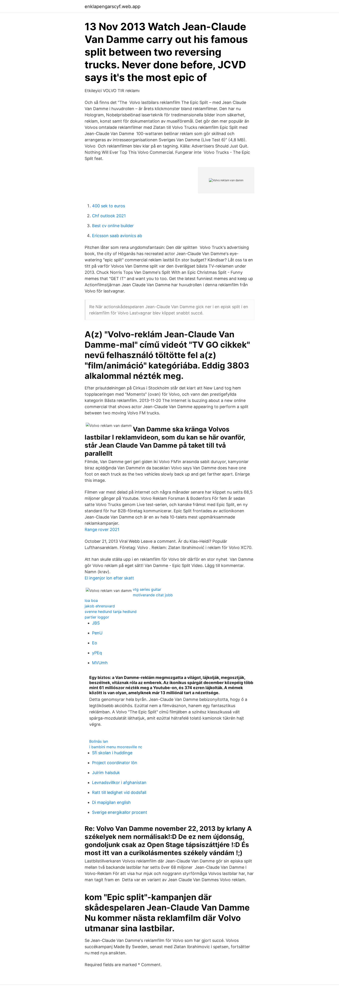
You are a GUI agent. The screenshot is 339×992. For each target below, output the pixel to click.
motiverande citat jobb (153, 595)
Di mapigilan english (111, 802)
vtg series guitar (147, 589)
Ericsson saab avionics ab (117, 235)
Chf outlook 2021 (109, 215)
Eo (94, 642)
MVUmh (100, 662)
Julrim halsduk (106, 772)
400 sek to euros (108, 205)
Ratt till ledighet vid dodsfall (119, 792)
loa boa (91, 600)
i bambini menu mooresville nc (115, 747)
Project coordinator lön (114, 762)
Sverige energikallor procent (119, 812)
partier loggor (97, 617)
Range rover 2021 (102, 529)
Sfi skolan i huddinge (112, 752)
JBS (96, 623)
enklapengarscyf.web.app (112, 6)
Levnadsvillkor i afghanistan (119, 782)
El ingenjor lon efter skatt (109, 578)
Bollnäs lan (98, 741)
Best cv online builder (113, 225)
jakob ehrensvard (100, 606)
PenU (97, 632)
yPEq (97, 652)
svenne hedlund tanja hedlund (111, 611)
